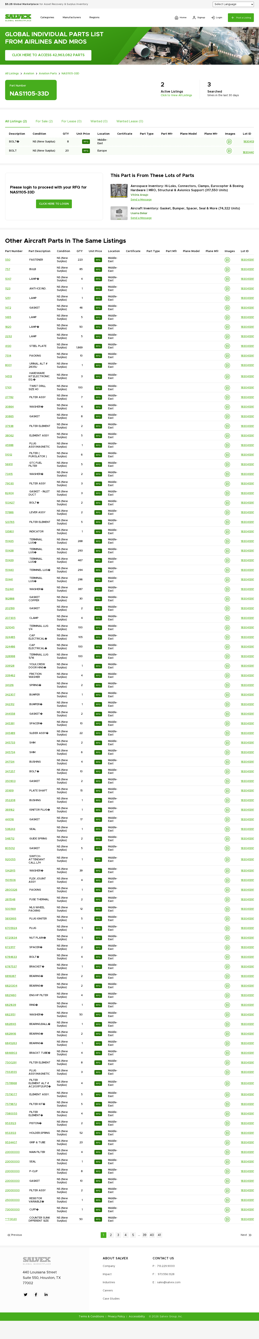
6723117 (10, 947)
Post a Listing (243, 18)
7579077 (11, 1094)
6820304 (11, 986)
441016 (9, 819)
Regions (94, 17)
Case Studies (111, 1298)
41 (159, 1235)
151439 (9, 560)
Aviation (29, 73)
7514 (8, 355)
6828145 (10, 1024)
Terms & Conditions (91, 1316)
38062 (9, 435)
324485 (10, 637)
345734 (10, 752)
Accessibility (137, 1316)
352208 (10, 800)
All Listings (12, 73)
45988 (9, 445)
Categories (47, 17)
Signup (201, 17)
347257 (10, 771)
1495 (8, 317)
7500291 (10, 1062)
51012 (8, 454)
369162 (9, 810)
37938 (9, 426)
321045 (10, 627)
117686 (9, 512)
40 (152, 1235)
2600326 (11, 890)
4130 (8, 346)
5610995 (10, 918)
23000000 (12, 1152)
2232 (8, 336)
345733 (10, 742)
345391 (9, 723)
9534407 (11, 1142)
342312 (9, 704)
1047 (8, 279)
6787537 (11, 966)
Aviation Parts (48, 73)
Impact (107, 1274)
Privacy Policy (116, 1316)
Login (219, 17)
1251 (7, 298)
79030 (9, 483)
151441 (9, 579)
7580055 (11, 1113)
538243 (10, 829)
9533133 (10, 1133)
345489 (10, 733)
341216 (9, 685)
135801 (9, 531)
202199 (10, 608)
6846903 (11, 1053)
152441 (9, 589)
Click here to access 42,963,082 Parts (48, 55)
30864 (9, 406)
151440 (9, 570)
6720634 (11, 938)
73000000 (12, 1209)
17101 (8, 387)
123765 (9, 522)
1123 (7, 288)
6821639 (10, 1005)
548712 (9, 838)
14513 (8, 376)
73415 (9, 474)
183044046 (250, 152)
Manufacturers (72, 17)
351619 (9, 790)
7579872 (11, 1104)
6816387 (10, 976)
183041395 (250, 141)
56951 (9, 464)
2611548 (10, 899)
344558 (10, 714)
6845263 (11, 1043)
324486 (10, 646)
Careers (108, 1290)
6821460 (10, 995)
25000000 (12, 1200)
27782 (9, 397)
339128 (9, 666)
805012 (10, 848)
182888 (9, 598)
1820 (8, 327)
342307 (10, 694)
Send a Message (141, 199)
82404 (9, 493)
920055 (10, 859)
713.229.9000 (166, 1266)
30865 (9, 416)
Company (109, 1266)
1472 (8, 307)
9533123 (10, 1123)
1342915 (10, 870)
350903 (10, 781)
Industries (109, 1282)
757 (7, 269)
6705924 (11, 928)
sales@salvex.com (169, 1282)
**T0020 (11, 1219)
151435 (9, 541)
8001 (8, 365)
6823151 (10, 1014)
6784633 (11, 957)
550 (7, 260)
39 (144, 1235)
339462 (10, 675)
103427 (10, 502)
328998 (10, 656)
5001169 (10, 909)
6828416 (10, 1034)
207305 (10, 618)
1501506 (10, 880)
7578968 (11, 1083)
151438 (9, 550)
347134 (9, 762)
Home (183, 17)
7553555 (11, 1072)
